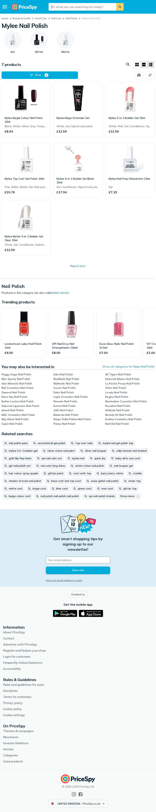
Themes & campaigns (18, 731)
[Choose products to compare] (139, 75)
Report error (78, 266)
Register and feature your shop (24, 650)
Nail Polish (71, 18)
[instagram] (73, 794)
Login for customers (16, 656)
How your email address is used (64, 580)
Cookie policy (12, 709)
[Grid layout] (137, 64)
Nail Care (56, 18)
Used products (13, 761)
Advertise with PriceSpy (20, 644)
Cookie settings (14, 715)
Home (5, 18)
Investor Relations (16, 743)
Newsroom (10, 737)
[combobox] (82, 7)
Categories (10, 755)
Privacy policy (13, 703)
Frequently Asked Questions (22, 662)
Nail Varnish (61, 292)
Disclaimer (10, 691)
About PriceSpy (14, 632)
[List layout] (143, 64)
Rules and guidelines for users (23, 685)
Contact (8, 638)
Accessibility (12, 669)
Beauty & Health (22, 18)
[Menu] (5, 7)
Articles (8, 749)
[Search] (120, 7)
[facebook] (80, 794)
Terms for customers (17, 697)
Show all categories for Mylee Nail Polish (128, 366)
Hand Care (41, 18)
